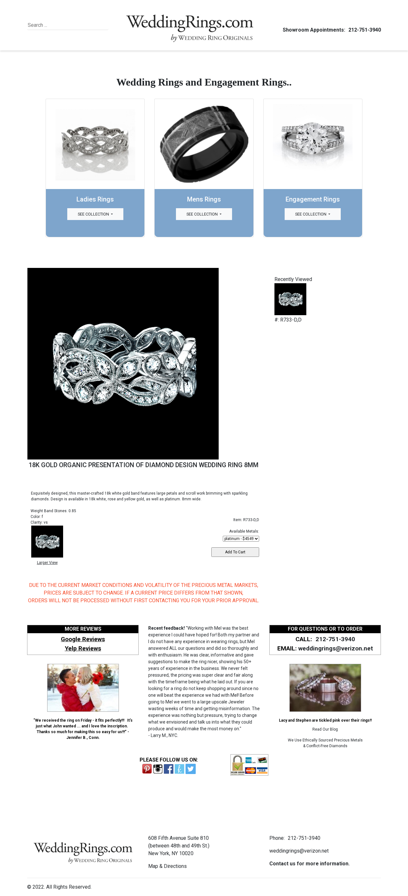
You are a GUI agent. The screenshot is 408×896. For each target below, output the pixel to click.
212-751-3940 (364, 30)
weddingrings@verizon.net (335, 648)
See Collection (94, 214)
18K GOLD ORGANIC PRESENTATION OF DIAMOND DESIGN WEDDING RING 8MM (144, 465)
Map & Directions (167, 866)
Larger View (47, 562)
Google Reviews (83, 639)
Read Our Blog (325, 729)
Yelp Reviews (83, 648)
